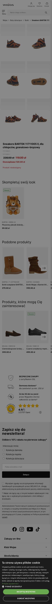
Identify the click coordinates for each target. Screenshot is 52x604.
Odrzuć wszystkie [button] (26, 598)
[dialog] (26, 302)
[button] (26, 586)
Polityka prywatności (10, 583)
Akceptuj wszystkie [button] (26, 592)
